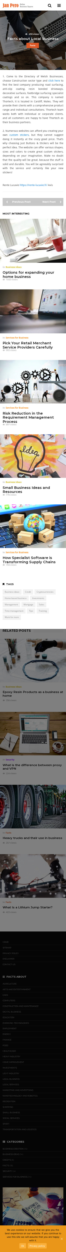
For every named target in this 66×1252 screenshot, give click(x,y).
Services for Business (17, 337)
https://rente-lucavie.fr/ (33, 185)
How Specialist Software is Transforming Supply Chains (29, 560)
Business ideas (12, 591)
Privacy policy (37, 1245)
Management (11, 604)
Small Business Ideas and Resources (26, 490)
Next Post (49, 201)
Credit (28, 591)
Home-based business (16, 598)
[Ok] (61, 1239)
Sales (41, 604)
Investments (38, 598)
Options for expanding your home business (28, 275)
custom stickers (19, 134)
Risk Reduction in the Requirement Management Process (28, 417)
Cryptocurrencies (45, 591)
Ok (22, 1245)
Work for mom (12, 617)
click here (54, 80)
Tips (31, 610)
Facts (32, 45)
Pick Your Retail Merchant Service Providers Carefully (28, 345)
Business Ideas (13, 267)
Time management (14, 610)
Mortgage (28, 604)
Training (43, 610)
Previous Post (21, 201)
